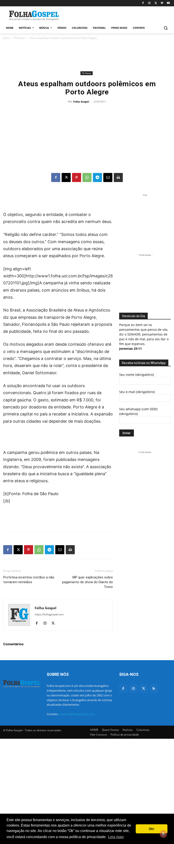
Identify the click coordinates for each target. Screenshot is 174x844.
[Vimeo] (161, 3)
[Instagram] (149, 3)
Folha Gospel (81, 101)
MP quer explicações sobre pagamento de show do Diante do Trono (87, 582)
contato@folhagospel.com (77, 714)
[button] (165, 28)
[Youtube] (168, 3)
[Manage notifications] (163, 834)
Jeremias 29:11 (130, 348)
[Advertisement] (118, 15)
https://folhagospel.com (49, 614)
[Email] (107, 177)
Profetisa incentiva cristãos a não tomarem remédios (28, 579)
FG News (19, 38)
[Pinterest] (76, 177)
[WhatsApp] (87, 177)
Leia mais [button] (116, 837)
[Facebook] (143, 3)
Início (6, 38)
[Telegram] (97, 177)
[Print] (118, 177)
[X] (155, 3)
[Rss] (154, 689)
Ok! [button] (151, 829)
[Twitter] (143, 689)
